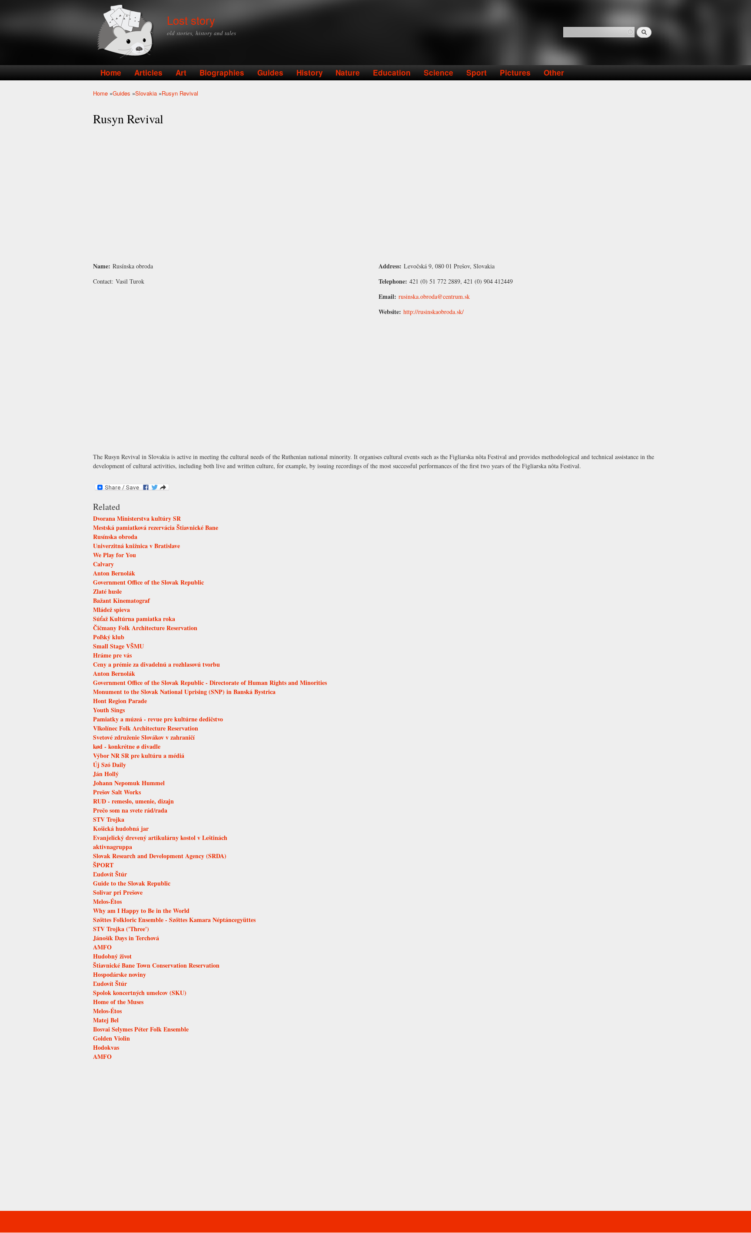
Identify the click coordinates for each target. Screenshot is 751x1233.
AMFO (102, 947)
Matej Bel (106, 1020)
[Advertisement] (375, 194)
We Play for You (114, 554)
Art (181, 72)
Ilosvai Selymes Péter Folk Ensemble (141, 1029)
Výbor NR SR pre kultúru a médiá (138, 755)
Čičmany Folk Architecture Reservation (145, 627)
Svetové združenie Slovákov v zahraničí (144, 737)
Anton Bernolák (114, 573)
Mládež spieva (111, 609)
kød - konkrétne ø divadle (126, 746)
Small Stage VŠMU (118, 646)
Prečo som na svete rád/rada (130, 810)
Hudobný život (112, 956)
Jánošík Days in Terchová (126, 937)
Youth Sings (109, 709)
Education (392, 72)
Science (438, 72)
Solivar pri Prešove (118, 892)
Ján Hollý (106, 773)
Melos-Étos (107, 901)
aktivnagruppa (112, 846)
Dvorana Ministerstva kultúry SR (137, 518)
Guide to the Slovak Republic (131, 883)
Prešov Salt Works (117, 792)
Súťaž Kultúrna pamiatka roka (134, 618)
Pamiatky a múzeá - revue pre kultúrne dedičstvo (158, 719)
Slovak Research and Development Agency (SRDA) (159, 855)
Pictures (515, 72)
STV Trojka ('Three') (121, 928)
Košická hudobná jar (121, 828)
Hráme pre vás (112, 655)
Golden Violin (111, 1038)
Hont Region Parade (120, 700)
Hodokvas (106, 1047)
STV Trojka (108, 819)
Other (554, 72)
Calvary (103, 564)
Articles (148, 72)
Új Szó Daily (109, 764)
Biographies (221, 72)
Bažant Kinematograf (121, 600)
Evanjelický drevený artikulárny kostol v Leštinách (160, 837)
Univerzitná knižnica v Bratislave (136, 545)
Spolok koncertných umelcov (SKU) (139, 992)
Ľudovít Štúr (110, 874)
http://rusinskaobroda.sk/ (433, 311)
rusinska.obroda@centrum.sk (434, 296)
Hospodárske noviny (119, 974)
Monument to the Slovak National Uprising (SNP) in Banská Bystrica (184, 691)
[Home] (126, 32)
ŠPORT (103, 864)
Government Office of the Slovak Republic (148, 582)
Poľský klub (108, 636)
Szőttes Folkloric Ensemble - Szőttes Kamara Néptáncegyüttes (174, 919)
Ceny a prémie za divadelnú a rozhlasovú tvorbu (156, 664)
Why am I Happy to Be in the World (141, 910)
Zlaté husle (107, 591)
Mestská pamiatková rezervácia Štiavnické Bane (155, 527)
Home (110, 72)
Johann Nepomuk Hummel (129, 782)
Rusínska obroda (115, 536)
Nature (348, 72)
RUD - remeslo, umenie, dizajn (133, 801)
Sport (476, 72)
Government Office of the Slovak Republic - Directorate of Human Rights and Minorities (210, 682)
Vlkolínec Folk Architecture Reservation (145, 728)
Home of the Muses (118, 1001)
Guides (270, 72)
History (309, 72)
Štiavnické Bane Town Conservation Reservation (156, 965)
